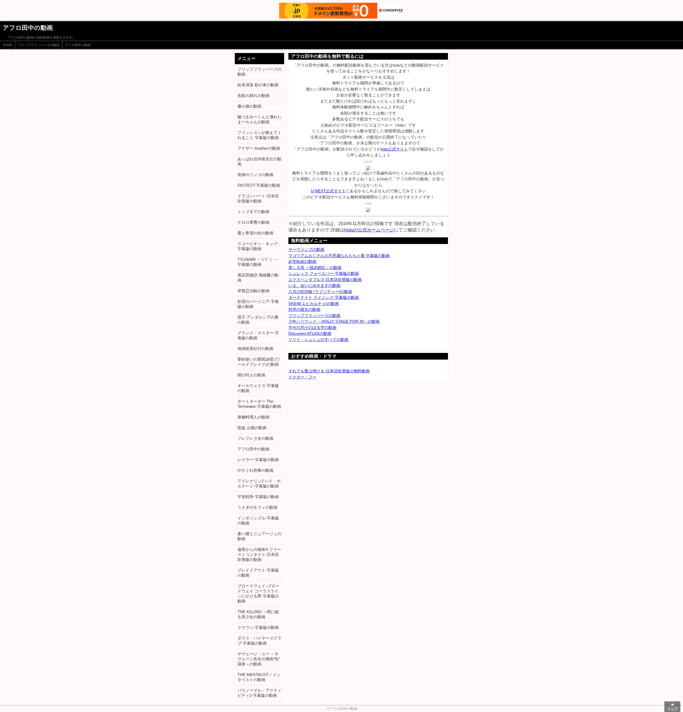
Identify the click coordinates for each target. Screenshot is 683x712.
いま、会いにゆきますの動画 (314, 285)
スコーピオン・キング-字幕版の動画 (258, 246)
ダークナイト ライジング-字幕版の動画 (323, 297)
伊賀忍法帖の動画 (253, 290)
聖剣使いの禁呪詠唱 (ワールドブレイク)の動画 (258, 362)
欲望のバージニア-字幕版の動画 (258, 304)
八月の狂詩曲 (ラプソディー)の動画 (320, 291)
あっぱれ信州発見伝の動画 (259, 161)
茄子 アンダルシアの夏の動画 (258, 319)
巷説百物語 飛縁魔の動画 (258, 277)
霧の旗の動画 (249, 106)
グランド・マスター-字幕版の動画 (258, 335)
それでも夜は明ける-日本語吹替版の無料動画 (329, 371)
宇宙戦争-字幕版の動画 (258, 496)
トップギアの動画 (253, 211)
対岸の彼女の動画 (304, 309)
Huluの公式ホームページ (369, 229)
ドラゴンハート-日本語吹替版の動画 (258, 198)
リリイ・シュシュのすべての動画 (318, 339)
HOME (7, 45)
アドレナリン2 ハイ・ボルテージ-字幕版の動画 (259, 483)
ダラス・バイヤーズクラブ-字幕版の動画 (259, 640)
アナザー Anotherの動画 (258, 148)
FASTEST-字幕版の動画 (258, 185)
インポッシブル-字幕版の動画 (258, 520)
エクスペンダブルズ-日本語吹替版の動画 (325, 279)
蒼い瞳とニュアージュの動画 (259, 536)
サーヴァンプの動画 (306, 249)
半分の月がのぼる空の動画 (312, 327)
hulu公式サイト (394, 149)
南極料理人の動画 (253, 417)
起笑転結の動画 (302, 261)
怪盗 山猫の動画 (252, 427)
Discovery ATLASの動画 (309, 333)
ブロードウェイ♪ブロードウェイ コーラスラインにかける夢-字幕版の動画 (258, 593)
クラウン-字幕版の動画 (258, 627)
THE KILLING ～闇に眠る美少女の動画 (258, 614)
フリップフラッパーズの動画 (38, 45)
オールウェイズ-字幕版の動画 (258, 388)
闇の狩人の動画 (251, 375)
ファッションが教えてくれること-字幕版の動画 (259, 135)
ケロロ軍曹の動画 (253, 222)
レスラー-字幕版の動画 (258, 459)
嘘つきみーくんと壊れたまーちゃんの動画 (259, 119)
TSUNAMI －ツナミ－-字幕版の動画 (257, 262)
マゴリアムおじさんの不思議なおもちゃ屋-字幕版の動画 (339, 255)
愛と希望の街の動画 (255, 233)
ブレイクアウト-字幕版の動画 (258, 572)
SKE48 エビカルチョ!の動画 (313, 303)
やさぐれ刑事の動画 (255, 470)
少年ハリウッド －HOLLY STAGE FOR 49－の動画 (334, 321)
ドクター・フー (302, 377)
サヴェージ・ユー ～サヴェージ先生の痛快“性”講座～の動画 (258, 659)
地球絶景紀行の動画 (255, 348)
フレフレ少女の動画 (255, 438)
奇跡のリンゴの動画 (255, 174)
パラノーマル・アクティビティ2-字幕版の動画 (259, 693)
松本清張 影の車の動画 (258, 85)
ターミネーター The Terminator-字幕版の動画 (259, 404)
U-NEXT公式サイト (328, 191)
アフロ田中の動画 (78, 45)
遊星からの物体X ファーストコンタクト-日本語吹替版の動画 (259, 554)
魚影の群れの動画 (253, 95)
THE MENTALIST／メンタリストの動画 (259, 677)
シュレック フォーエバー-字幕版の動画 (323, 273)
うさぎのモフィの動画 (257, 507)
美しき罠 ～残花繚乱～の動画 (315, 267)
